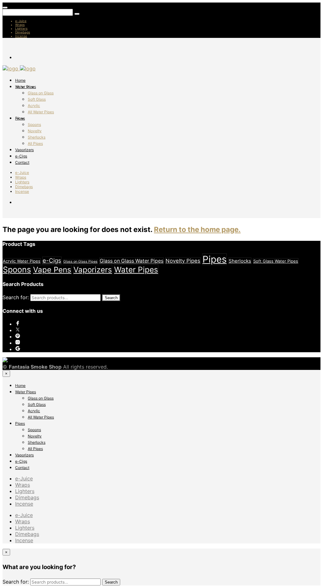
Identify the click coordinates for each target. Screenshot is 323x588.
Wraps (20, 25)
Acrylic (34, 105)
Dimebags (22, 32)
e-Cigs (21, 156)
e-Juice (20, 21)
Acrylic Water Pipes (21, 261)
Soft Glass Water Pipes (275, 261)
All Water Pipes (41, 112)
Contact (22, 162)
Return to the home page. (197, 229)
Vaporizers (24, 149)
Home (20, 80)
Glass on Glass (41, 93)
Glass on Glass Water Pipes (131, 261)
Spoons (34, 124)
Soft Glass (37, 99)
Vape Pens (52, 269)
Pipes (20, 118)
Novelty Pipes (183, 261)
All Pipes (35, 143)
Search (111, 297)
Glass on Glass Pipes (80, 261)
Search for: (16, 297)
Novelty (35, 130)
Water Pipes (25, 86)
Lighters (21, 28)
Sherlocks (36, 137)
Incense (21, 36)
